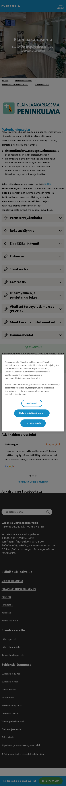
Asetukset (31, 403)
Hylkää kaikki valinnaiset (32, 413)
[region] (33, 393)
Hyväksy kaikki (33, 423)
